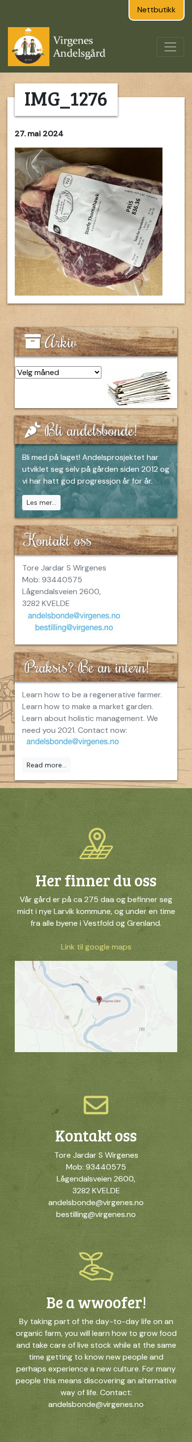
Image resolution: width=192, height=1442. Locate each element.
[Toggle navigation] (170, 47)
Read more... (46, 764)
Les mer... (41, 502)
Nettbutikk (156, 9)
